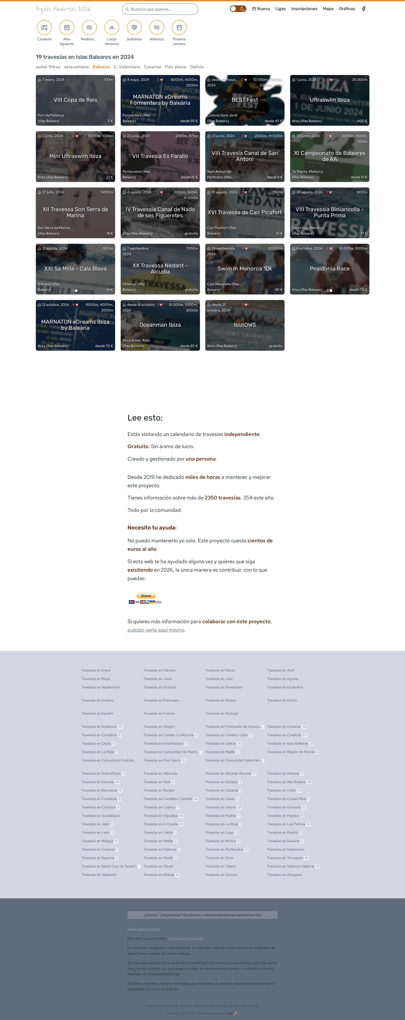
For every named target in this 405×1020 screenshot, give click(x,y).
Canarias (152, 66)
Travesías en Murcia (222, 841)
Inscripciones (304, 8)
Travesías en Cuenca (160, 807)
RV (230, 1013)
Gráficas (347, 8)
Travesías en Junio (157, 678)
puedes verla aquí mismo (156, 629)
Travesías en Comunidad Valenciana (235, 760)
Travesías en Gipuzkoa (163, 815)
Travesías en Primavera (161, 700)
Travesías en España (97, 713)
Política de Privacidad (185, 938)
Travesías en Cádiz (283, 790)
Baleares (101, 66)
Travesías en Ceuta (98, 743)
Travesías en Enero (96, 670)
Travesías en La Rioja (99, 752)
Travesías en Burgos (159, 790)
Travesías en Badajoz (223, 782)
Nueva (263, 8)
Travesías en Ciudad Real (288, 798)
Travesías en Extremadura (165, 743)
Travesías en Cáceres (223, 790)
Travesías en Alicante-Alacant (230, 773)
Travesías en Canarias (286, 726)
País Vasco (175, 66)
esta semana (76, 66)
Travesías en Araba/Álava (103, 773)
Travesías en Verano (220, 700)
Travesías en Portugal (221, 713)
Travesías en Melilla (221, 752)
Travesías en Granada (286, 807)
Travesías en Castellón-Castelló (170, 798)
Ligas (280, 8)
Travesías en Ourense (99, 849)
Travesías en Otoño (282, 700)
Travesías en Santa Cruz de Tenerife (111, 866)
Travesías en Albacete (160, 773)
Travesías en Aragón (159, 726)
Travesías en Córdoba (100, 807)
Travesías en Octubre (159, 687)
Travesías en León (97, 832)
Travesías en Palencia (161, 849)
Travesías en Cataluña (286, 735)
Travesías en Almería (284, 773)
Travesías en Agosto (283, 678)
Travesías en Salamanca (285, 849)
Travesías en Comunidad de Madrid (172, 752)
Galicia (197, 66)
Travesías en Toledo (220, 866)
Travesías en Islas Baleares (290, 743)
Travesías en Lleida (159, 832)
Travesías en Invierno (98, 700)
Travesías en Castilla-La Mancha (170, 735)
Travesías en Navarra (285, 841)
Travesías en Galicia (223, 743)
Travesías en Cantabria (101, 735)
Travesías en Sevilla (159, 857)
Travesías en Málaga (99, 841)
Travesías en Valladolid (99, 874)
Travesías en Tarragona (287, 857)
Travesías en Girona (223, 807)
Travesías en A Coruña (163, 824)
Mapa (328, 8)
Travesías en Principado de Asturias (235, 726)
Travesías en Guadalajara (101, 815)
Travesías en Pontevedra (226, 849)
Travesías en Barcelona (102, 790)
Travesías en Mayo (96, 678)
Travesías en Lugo (220, 832)
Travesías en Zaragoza (284, 874)
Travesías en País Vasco (164, 760)
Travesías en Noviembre (223, 687)
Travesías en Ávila (158, 782)
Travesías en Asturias (100, 782)
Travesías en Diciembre (285, 687)
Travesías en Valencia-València (293, 866)
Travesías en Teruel (158, 866)
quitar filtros (48, 66)
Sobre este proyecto (144, 929)
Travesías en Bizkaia (161, 874)
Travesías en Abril (280, 670)
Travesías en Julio (219, 678)
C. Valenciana (127, 66)
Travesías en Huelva (222, 815)
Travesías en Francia (159, 713)
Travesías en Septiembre (101, 687)
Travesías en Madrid (284, 832)
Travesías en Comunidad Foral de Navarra (116, 760)
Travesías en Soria (219, 857)
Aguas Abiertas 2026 (63, 8)
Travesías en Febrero (159, 670)
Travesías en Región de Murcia (292, 752)
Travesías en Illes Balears (289, 782)
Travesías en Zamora (221, 874)
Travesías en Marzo (220, 670)
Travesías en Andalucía (102, 726)
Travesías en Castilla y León (228, 735)
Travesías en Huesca (283, 815)
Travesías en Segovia (99, 857)
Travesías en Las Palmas (288, 824)
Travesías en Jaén (97, 824)
